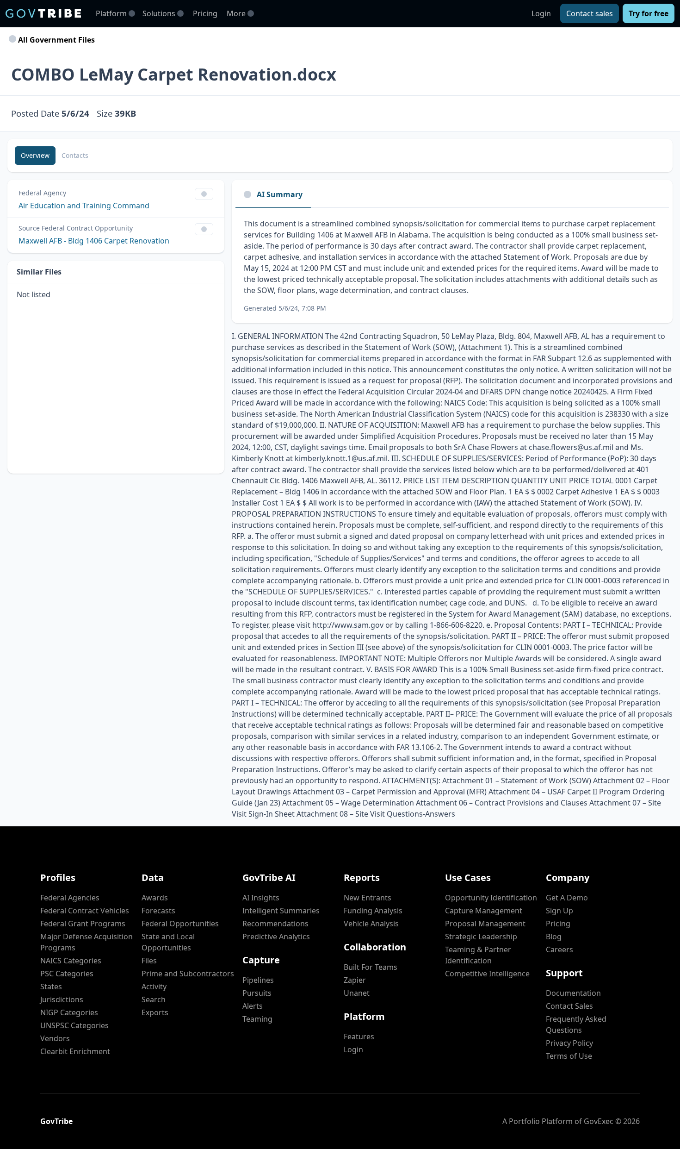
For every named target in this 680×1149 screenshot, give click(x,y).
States (51, 986)
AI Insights (260, 898)
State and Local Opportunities (168, 942)
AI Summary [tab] (280, 194)
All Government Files (55, 40)
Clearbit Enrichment (75, 1051)
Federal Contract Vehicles (84, 910)
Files (149, 960)
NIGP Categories (69, 1012)
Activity (154, 986)
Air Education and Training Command (84, 205)
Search (154, 999)
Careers (559, 949)
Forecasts (158, 910)
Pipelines (258, 980)
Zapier (355, 980)
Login (541, 13)
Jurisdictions (61, 999)
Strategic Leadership (481, 936)
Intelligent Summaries (281, 910)
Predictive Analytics (276, 936)
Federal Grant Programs (82, 923)
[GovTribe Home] (43, 13)
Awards (155, 898)
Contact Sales (569, 1006)
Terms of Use (569, 1056)
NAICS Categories (70, 960)
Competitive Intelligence (487, 973)
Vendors (55, 1038)
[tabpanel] (452, 265)
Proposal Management (485, 923)
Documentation (573, 993)
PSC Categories (66, 973)
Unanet (357, 993)
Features (359, 1036)
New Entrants (367, 898)
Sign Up (559, 910)
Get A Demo (567, 898)
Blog (554, 936)
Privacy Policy (569, 1043)
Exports (155, 1012)
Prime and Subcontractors (188, 973)
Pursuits (257, 993)
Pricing (205, 13)
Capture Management (483, 910)
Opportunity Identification (491, 898)
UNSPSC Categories (74, 1025)
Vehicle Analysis (371, 923)
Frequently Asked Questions (576, 1024)
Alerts (252, 1006)
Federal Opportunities (180, 923)
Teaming (257, 1019)
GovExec (598, 1121)
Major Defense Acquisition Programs (86, 942)
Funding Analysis (373, 910)
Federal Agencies (69, 898)
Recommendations (275, 923)
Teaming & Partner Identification (478, 955)
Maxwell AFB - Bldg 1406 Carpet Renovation (94, 241)
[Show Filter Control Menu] (204, 194)
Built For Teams (370, 967)
